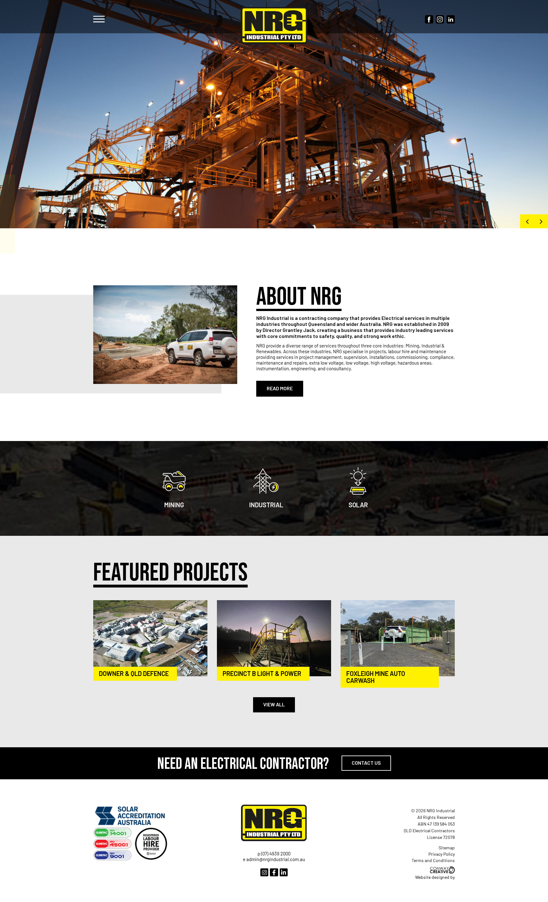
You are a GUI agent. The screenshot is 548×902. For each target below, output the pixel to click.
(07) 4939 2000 (275, 853)
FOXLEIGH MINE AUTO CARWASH (375, 677)
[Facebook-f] (274, 872)
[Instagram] (264, 872)
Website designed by (435, 877)
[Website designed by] (442, 869)
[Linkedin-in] (284, 872)
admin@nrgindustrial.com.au (275, 859)
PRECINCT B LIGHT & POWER (262, 673)
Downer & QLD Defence (134, 673)
